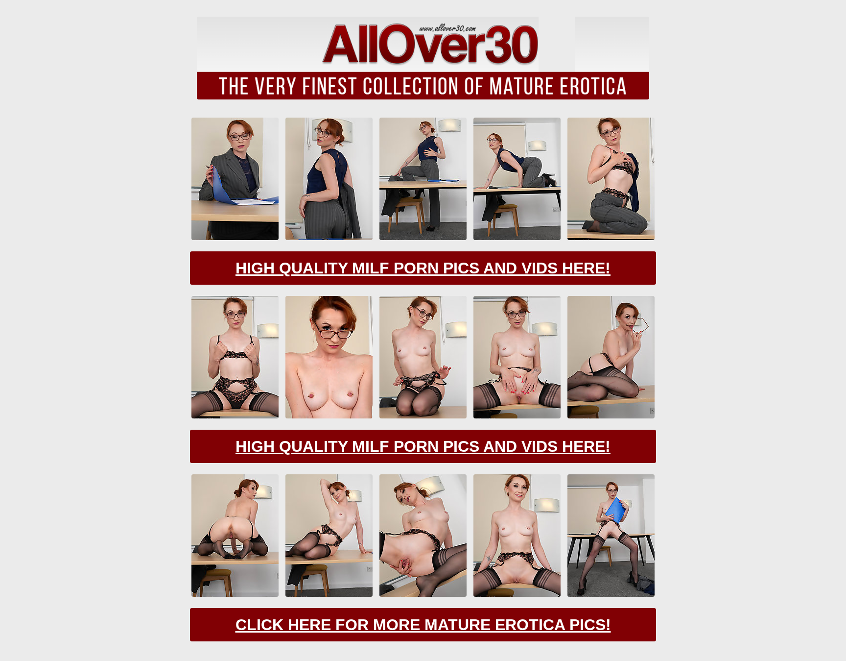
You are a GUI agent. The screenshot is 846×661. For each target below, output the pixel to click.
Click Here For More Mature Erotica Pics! (423, 625)
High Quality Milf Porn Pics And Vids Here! (423, 268)
